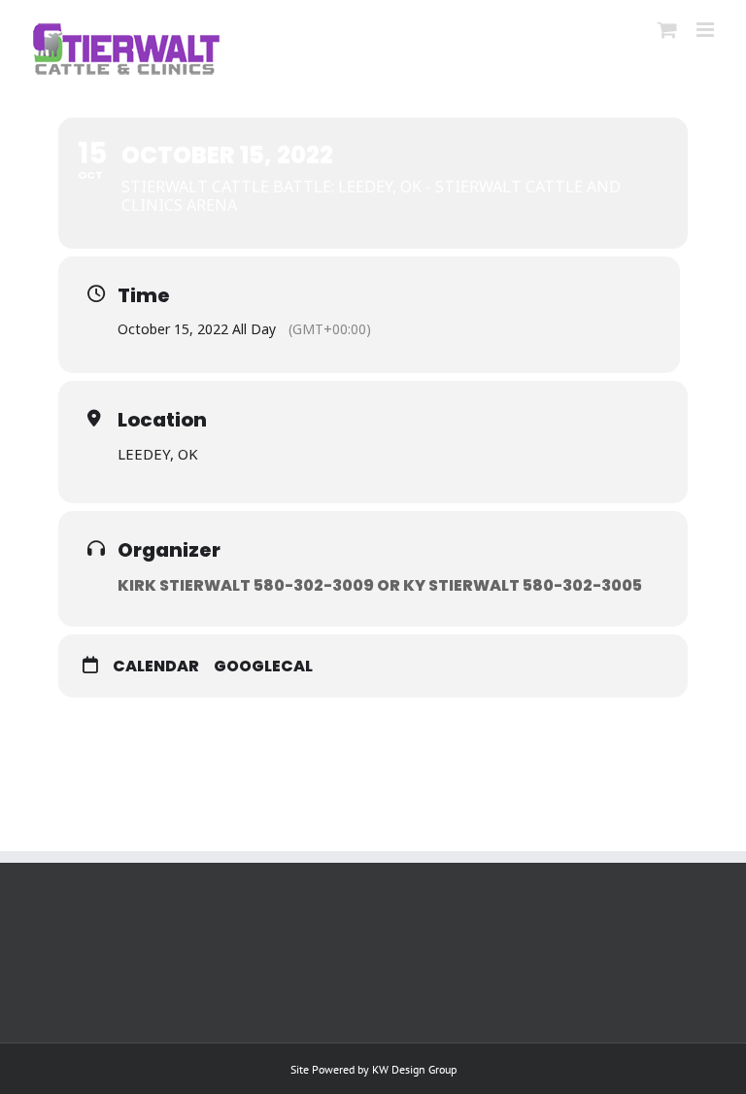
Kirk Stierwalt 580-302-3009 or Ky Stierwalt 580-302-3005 (380, 585)
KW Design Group (414, 1069)
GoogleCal (263, 666)
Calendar (156, 666)
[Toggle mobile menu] (706, 29)
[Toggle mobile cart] (667, 29)
